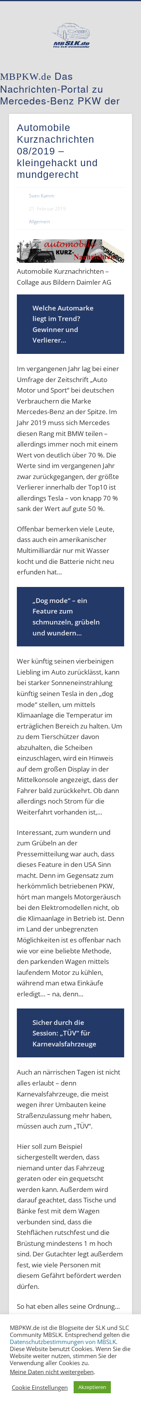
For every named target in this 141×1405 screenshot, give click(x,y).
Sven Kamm (41, 195)
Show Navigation (113, 70)
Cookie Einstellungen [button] (40, 1387)
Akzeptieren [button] (92, 1387)
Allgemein (39, 221)
